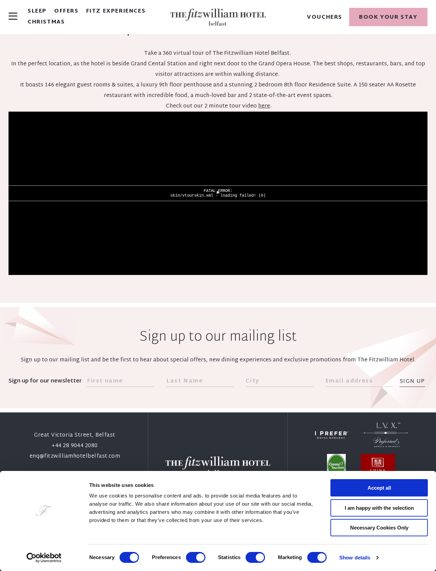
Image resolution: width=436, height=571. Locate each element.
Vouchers (324, 17)
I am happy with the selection (379, 508)
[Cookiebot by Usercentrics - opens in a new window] (44, 558)
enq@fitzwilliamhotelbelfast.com (75, 456)
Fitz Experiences (116, 11)
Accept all (379, 488)
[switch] (195, 557)
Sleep (37, 11)
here (264, 106)
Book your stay (388, 17)
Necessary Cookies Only (379, 528)
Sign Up (412, 382)
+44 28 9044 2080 (75, 446)
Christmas (46, 22)
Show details (354, 557)
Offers (66, 11)
